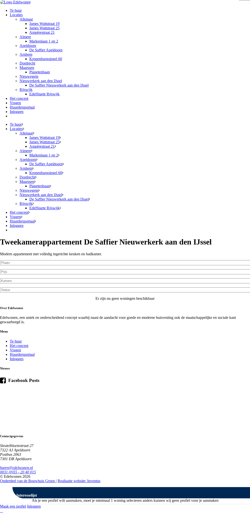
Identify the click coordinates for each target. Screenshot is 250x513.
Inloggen (16, 112)
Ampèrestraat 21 (42, 32)
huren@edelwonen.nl (16, 468)
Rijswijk (26, 90)
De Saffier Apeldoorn (45, 50)
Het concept (19, 98)
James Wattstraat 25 (44, 28)
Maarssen (27, 68)
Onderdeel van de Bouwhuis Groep (28, 481)
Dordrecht (27, 63)
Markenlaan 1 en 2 (43, 41)
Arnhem (26, 54)
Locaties (16, 15)
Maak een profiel (13, 506)
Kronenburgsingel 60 (45, 59)
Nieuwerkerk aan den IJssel (41, 81)
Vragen (15, 103)
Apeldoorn (28, 46)
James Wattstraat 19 (44, 24)
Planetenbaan (39, 72)
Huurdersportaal (22, 107)
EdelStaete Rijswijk (44, 94)
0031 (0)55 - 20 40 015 (18, 472)
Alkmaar (26, 19)
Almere (25, 37)
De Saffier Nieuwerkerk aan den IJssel (59, 85)
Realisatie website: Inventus (79, 481)
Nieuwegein (29, 76)
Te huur (16, 10)
